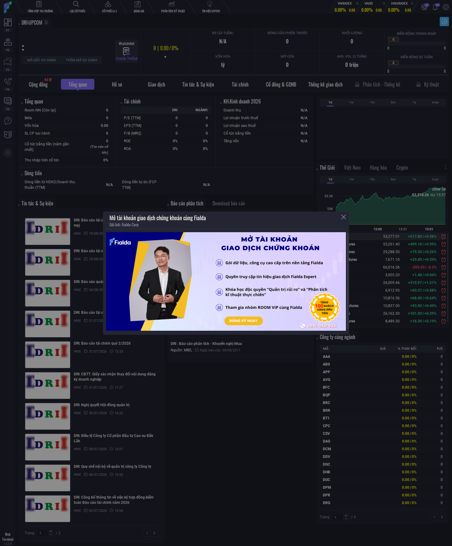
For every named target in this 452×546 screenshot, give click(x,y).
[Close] (343, 217)
